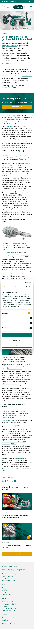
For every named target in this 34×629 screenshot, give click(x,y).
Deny (17, 345)
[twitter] (14, 623)
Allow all (17, 335)
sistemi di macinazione (10, 357)
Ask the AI (19, 7)
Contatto (5, 614)
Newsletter (5, 620)
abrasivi (12, 433)
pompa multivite (20, 270)
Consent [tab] (6, 286)
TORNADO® (20, 167)
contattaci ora (17, 107)
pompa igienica (16, 243)
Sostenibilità (6, 578)
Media (3, 584)
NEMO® (4, 122)
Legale (4, 598)
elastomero (19, 206)
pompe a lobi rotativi (9, 167)
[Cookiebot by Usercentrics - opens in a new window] (25, 282)
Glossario (5, 572)
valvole (19, 174)
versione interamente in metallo (12, 201)
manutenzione (27, 76)
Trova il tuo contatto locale (10, 618)
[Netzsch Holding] (2, 2)
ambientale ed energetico (10, 147)
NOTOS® (13, 444)
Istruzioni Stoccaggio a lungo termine (14, 570)
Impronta (5, 606)
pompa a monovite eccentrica (11, 442)
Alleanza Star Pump (8, 580)
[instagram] (8, 623)
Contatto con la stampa (9, 574)
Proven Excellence (8, 469)
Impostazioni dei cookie (9, 604)
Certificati (5, 590)
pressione (11, 126)
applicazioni (6, 63)
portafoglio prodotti (9, 55)
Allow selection (17, 340)
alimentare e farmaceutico (10, 145)
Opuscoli (5, 588)
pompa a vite (6, 444)
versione (19, 203)
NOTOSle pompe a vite (9, 253)
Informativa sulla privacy (10, 608)
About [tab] (28, 286)
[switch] (30, 318)
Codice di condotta (8, 602)
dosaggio (14, 193)
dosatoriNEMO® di (9, 420)
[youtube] (5, 623)
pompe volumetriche (9, 45)
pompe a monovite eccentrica (11, 117)
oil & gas (27, 147)
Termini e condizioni (8, 610)
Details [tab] (17, 286)
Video (4, 592)
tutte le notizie (17, 554)
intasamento (26, 379)
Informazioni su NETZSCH (9, 566)
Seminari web (6, 594)
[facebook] (11, 623)
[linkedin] (3, 623)
